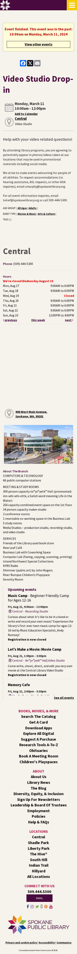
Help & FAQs (38, 821)
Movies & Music (27, 213)
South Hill (38, 859)
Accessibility (47, 942)
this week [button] (38, 320)
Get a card (38, 722)
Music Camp (38, 598)
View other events (38, 44)
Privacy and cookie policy (21, 942)
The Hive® (38, 853)
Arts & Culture (46, 213)
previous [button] (10, 320)
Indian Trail (38, 865)
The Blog (38, 788)
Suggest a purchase (38, 739)
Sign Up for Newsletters (38, 799)
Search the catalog (38, 716)
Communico (64, 942)
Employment (38, 810)
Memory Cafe (19, 684)
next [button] (68, 320)
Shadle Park (38, 842)
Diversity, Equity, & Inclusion (38, 793)
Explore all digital (38, 733)
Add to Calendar (26, 114)
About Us (38, 776)
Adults (32, 208)
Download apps (38, 727)
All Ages (22, 208)
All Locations (38, 876)
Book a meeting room (38, 755)
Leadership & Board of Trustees (38, 804)
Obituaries (38, 750)
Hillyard (38, 870)
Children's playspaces (39, 761)
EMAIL (39, 898)
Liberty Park (39, 848)
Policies (38, 816)
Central (21, 118)
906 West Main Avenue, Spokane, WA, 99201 (31, 414)
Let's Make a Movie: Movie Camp (34, 649)
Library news (38, 782)
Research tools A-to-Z (38, 744)
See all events (64, 698)
